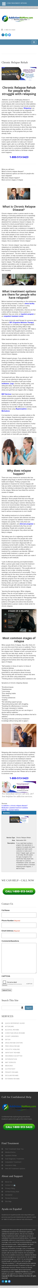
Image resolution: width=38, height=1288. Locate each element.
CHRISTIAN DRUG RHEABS (15, 1033)
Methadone (6, 411)
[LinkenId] (9, 34)
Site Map (8, 1201)
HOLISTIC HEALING (12, 1049)
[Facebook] (3, 34)
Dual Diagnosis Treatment (14, 1159)
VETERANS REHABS (12, 1079)
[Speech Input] (22, 1008)
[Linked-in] (9, 1281)
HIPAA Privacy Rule (12, 1191)
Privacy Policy (10, 1188)
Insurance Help (10, 1165)
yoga (12, 383)
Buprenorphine (21, 409)
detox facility (29, 303)
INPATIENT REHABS (12, 1052)
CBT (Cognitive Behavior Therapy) (21, 322)
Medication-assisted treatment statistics (15, 808)
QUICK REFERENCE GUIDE (15, 1023)
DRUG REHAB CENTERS (14, 1043)
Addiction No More (21, 1272)
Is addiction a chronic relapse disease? (15, 805)
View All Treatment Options (15, 1168)
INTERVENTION (11, 1059)
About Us (8, 1182)
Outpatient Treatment (13, 1162)
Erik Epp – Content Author (10, 810)
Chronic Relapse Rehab (15, 62)
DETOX (7, 1039)
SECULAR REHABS (11, 1075)
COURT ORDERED (12, 1036)
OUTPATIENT (10, 1069)
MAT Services (6, 394)
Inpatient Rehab (11, 1155)
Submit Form (6, 990)
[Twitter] (6, 34)
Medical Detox (10, 1152)
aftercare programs (26, 524)
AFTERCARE (9, 1026)
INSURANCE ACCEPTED (13, 1056)
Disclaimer (9, 1195)
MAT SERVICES (10, 1062)
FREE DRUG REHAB (12, 1046)
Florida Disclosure (11, 1198)
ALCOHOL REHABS (12, 1030)
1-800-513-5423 (19, 157)
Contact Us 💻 (10, 1185)
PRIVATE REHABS (11, 1072)
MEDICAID (9, 1066)
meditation (5, 383)
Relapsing (27, 108)
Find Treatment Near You (14, 1149)
